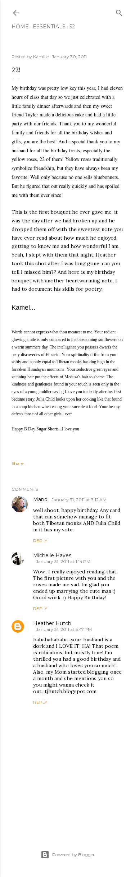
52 (72, 26)
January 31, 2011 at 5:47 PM (64, 629)
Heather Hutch (52, 623)
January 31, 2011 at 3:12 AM (79, 499)
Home (20, 26)
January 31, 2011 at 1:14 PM (63, 561)
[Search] (119, 11)
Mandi (41, 499)
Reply (40, 540)
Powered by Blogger (73, 854)
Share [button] (17, 463)
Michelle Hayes (52, 555)
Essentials (49, 26)
